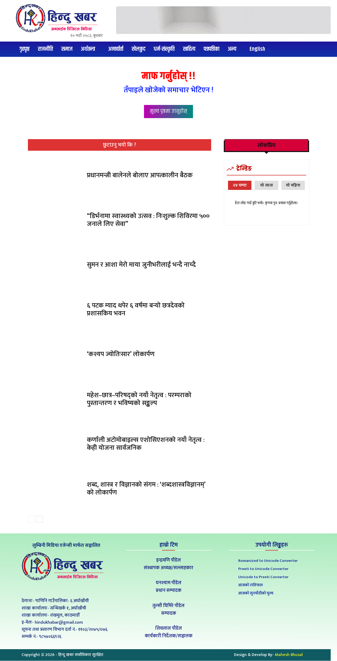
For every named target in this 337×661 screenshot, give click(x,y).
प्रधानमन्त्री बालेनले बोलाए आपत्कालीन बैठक (139, 175)
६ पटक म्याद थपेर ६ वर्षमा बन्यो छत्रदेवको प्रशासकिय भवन (136, 309)
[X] (65, 588)
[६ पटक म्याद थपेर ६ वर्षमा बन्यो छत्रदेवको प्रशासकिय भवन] (55, 311)
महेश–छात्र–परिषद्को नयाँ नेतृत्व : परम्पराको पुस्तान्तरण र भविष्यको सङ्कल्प (139, 399)
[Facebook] (53, 588)
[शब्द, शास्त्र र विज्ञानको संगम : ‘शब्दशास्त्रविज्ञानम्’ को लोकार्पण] (55, 490)
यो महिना (293, 185)
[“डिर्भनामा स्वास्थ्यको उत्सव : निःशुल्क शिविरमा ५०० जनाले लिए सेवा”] (55, 221)
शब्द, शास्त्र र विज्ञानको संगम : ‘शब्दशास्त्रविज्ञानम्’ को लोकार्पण (146, 488)
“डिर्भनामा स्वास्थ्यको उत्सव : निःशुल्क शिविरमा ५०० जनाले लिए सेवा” (148, 220)
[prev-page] (31, 519)
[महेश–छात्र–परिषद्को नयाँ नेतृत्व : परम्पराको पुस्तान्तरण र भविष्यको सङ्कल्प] (55, 400)
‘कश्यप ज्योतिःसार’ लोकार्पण (121, 354)
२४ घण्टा (240, 185)
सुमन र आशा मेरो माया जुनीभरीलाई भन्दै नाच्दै (141, 264)
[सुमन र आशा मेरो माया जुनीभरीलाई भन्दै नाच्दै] (55, 266)
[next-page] (39, 519)
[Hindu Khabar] (58, 18)
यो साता (266, 185)
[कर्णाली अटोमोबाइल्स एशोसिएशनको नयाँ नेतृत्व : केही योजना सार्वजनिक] (55, 445)
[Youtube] (77, 588)
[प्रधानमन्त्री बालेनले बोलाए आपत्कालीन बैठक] (55, 177)
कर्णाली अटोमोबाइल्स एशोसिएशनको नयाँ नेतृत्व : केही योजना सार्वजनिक (146, 444)
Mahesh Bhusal (289, 654)
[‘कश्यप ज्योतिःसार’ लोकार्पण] (55, 355)
